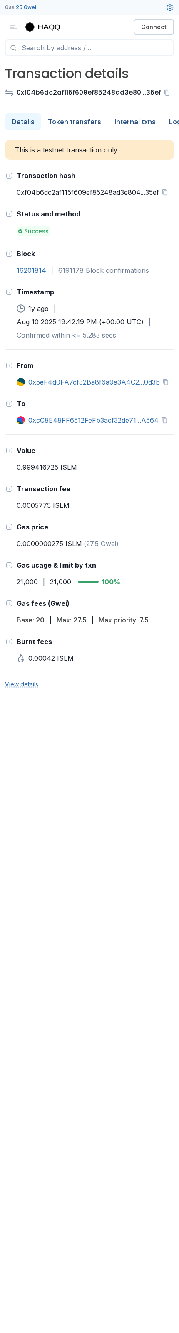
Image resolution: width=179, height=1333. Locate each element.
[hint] (9, 176)
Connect (154, 26)
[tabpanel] (89, 414)
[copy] (168, 92)
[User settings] (170, 7)
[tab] (23, 121)
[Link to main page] (50, 27)
